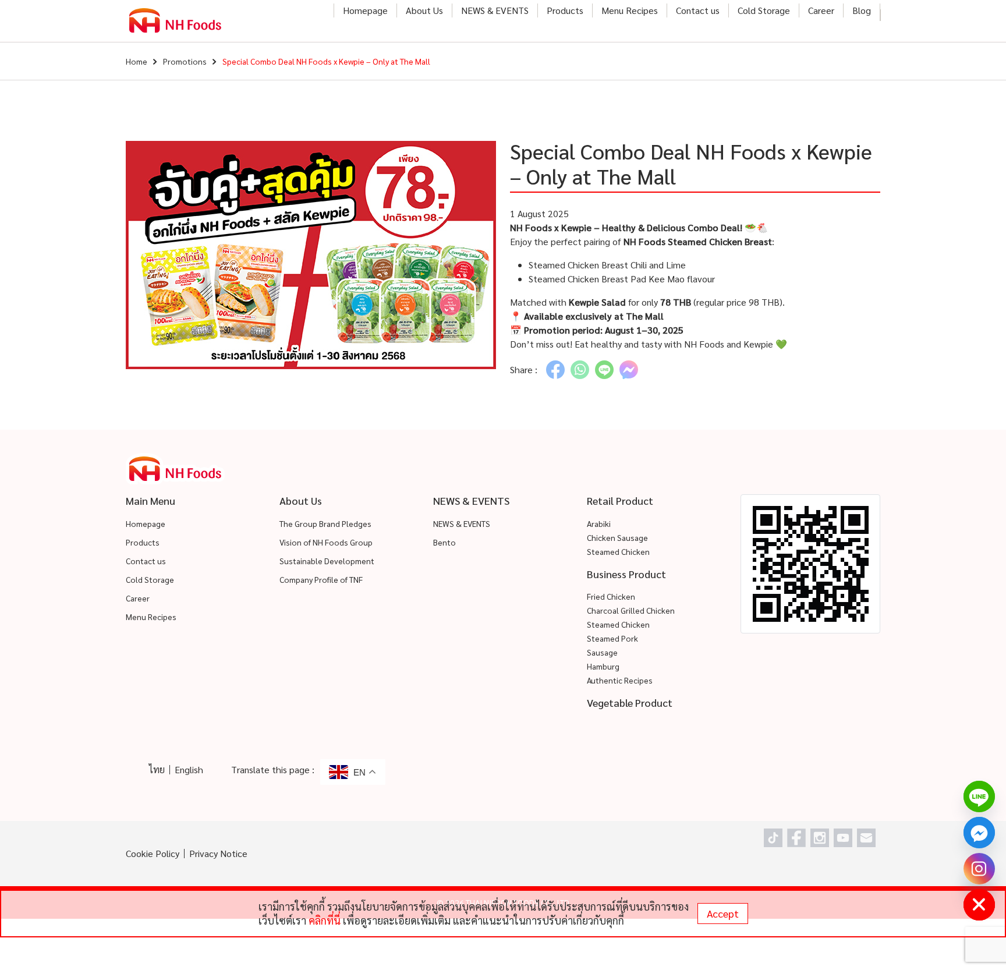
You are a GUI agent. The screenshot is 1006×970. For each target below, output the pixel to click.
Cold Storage (764, 10)
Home (136, 61)
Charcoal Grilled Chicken (631, 610)
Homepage (365, 10)
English (189, 769)
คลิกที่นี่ (325, 920)
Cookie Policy (152, 853)
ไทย (157, 769)
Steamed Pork (612, 638)
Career (821, 10)
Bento (444, 542)
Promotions (185, 61)
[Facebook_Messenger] (979, 832)
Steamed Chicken (618, 551)
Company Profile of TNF (321, 579)
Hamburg (603, 666)
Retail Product (620, 500)
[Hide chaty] (979, 905)
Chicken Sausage (617, 537)
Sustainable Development (326, 560)
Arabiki (599, 523)
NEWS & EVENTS (495, 10)
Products (565, 10)
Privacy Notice (218, 853)
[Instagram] (979, 868)
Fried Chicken (611, 596)
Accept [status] (723, 913)
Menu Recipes (629, 10)
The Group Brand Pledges (325, 523)
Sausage (602, 652)
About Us (424, 10)
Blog (861, 10)
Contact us (698, 10)
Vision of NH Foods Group (326, 542)
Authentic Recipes (620, 680)
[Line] (979, 796)
